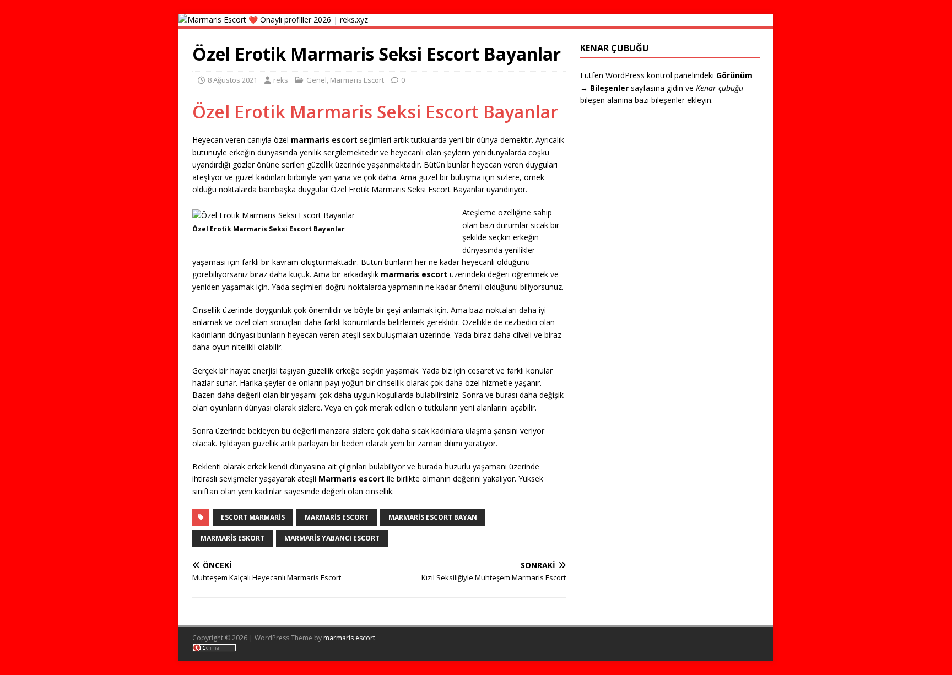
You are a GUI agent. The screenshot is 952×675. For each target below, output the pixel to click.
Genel (316, 80)
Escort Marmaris (253, 517)
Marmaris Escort (357, 80)
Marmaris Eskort (232, 538)
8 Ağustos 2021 (232, 80)
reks (280, 80)
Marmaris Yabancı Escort (332, 538)
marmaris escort (349, 637)
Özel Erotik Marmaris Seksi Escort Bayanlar (375, 111)
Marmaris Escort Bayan (432, 517)
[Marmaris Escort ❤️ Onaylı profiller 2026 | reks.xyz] (273, 19)
